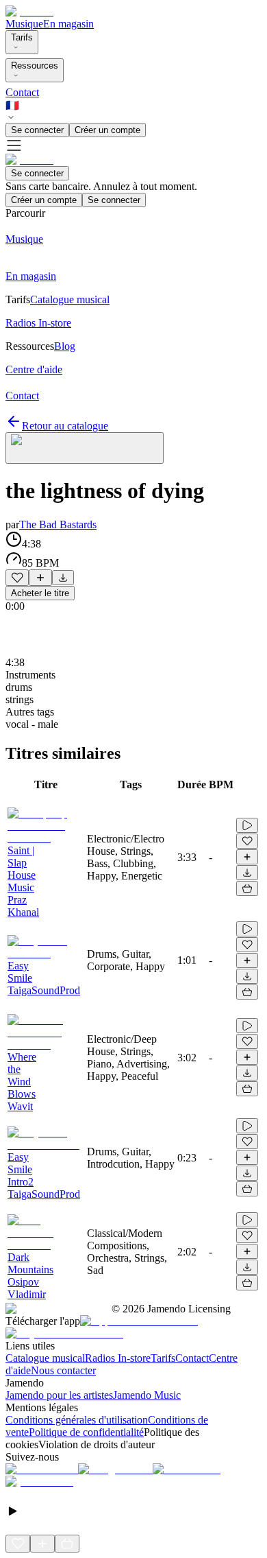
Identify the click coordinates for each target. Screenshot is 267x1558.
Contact (22, 92)
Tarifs (22, 37)
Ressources (34, 65)
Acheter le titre (40, 593)
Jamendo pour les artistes (59, 1395)
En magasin (68, 23)
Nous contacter (63, 1370)
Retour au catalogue (65, 426)
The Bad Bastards (58, 524)
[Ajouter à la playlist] (40, 577)
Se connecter (37, 130)
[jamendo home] (29, 11)
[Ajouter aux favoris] (17, 577)
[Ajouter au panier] (247, 888)
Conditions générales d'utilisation (76, 1420)
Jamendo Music (147, 1395)
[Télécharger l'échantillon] (63, 577)
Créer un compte (107, 130)
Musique (24, 23)
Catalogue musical (45, 1358)
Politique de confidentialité (86, 1432)
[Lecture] (247, 825)
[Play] (84, 448)
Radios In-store (118, 1358)
